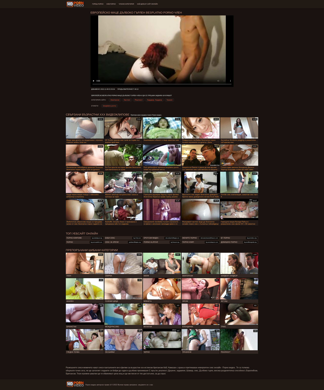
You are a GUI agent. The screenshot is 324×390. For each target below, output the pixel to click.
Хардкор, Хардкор (154, 100)
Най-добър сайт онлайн (147, 4)
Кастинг (127, 100)
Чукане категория (126, 4)
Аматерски (114, 100)
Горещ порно (97, 4)
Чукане (169, 100)
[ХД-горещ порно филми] (75, 4)
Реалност (139, 100)
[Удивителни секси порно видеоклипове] (75, 384)
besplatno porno (109, 106)
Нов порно (111, 4)
